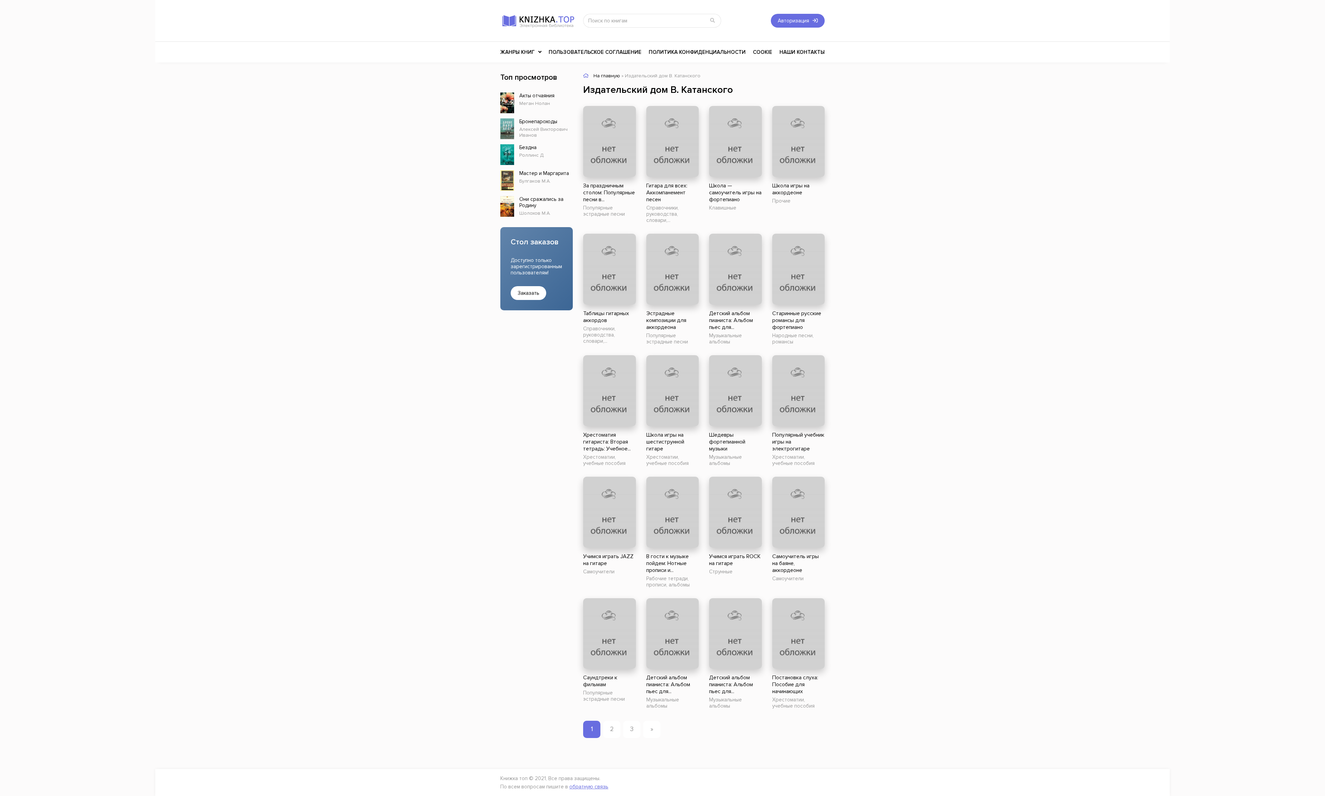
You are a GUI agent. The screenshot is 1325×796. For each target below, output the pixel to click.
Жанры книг (517, 52)
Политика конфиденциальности (697, 52)
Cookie (762, 52)
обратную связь (588, 787)
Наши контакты (802, 52)
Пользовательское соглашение (595, 52)
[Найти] (712, 21)
